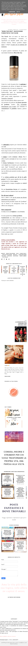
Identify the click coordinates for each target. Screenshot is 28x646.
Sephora (9, 255)
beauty (3, 253)
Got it (18, 11)
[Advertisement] (14, 129)
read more (7, 376)
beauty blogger (10, 253)
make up (15, 254)
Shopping (15, 255)
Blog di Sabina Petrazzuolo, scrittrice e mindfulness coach (15, 642)
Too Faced (5, 257)
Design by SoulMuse (14, 643)
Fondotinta (23, 253)
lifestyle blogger (7, 254)
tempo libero (23, 255)
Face (17, 253)
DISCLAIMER (3, 636)
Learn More (12, 11)
